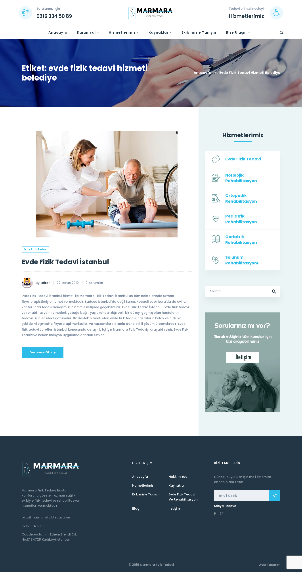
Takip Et (274, 495)
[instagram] (221, 513)
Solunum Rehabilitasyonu (242, 260)
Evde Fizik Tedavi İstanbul (65, 262)
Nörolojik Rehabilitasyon (241, 178)
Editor (45, 283)
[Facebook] (215, 513)
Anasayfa (202, 72)
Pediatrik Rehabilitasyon (241, 219)
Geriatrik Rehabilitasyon (241, 239)
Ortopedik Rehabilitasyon (241, 198)
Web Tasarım (269, 564)
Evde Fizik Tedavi (35, 249)
